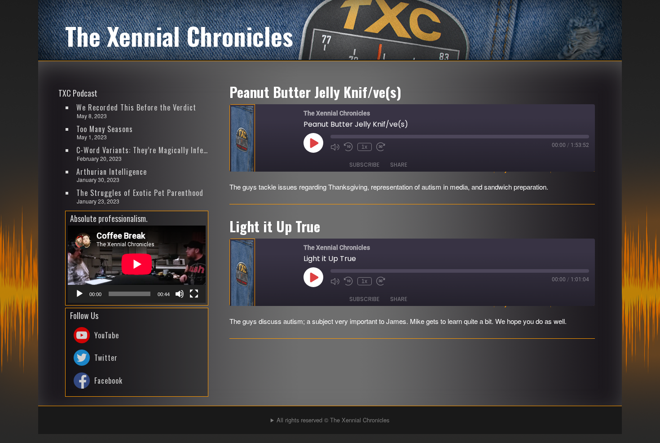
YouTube (106, 335)
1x (364, 147)
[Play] (79, 293)
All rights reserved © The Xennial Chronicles (333, 420)
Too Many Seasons (104, 129)
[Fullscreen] (193, 293)
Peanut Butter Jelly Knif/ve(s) (315, 91)
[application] (137, 264)
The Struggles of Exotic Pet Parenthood (139, 192)
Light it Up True (274, 226)
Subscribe (364, 164)
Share (398, 164)
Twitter (106, 357)
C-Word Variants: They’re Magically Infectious (142, 150)
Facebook (108, 380)
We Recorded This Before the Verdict (136, 107)
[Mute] (179, 293)
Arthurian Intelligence (111, 171)
